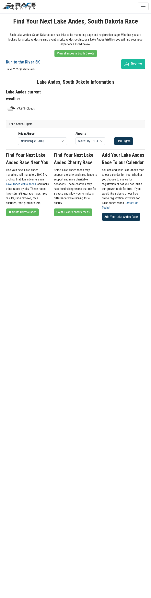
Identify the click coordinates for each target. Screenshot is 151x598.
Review (136, 64)
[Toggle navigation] (143, 6)
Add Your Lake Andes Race (121, 217)
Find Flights (124, 141)
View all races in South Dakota (75, 53)
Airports (81, 133)
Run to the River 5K (23, 62)
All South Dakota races (22, 212)
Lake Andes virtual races (21, 184)
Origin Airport (26, 133)
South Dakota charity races (73, 212)
